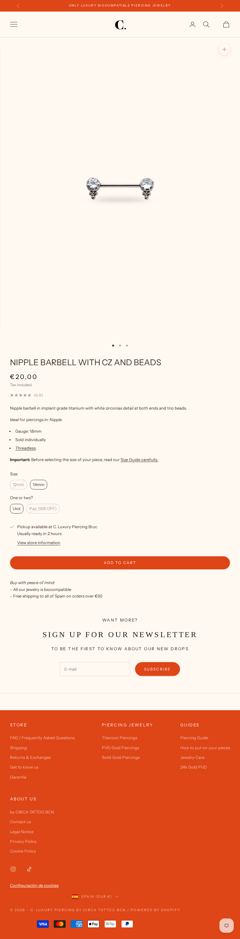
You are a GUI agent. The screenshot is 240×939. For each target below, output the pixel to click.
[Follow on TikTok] (29, 869)
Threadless (25, 447)
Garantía (18, 776)
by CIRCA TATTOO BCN (32, 811)
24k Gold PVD (193, 766)
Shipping (18, 747)
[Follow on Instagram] (13, 869)
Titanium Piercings (119, 737)
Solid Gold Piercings (121, 757)
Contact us (20, 821)
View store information (38, 542)
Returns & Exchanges (30, 757)
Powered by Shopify (155, 910)
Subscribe (157, 669)
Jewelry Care (192, 757)
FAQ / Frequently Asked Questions (42, 737)
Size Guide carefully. (139, 459)
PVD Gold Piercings (120, 747)
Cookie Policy (23, 850)
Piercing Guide (194, 737)
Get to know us (24, 766)
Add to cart (120, 562)
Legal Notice (21, 831)
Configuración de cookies (34, 885)
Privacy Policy (23, 841)
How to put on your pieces (205, 747)
